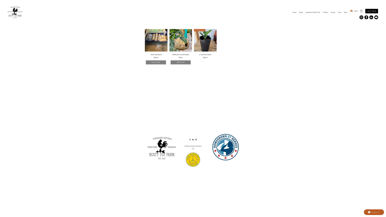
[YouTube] (376, 17)
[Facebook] (366, 17)
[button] (361, 11)
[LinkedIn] (371, 17)
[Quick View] (156, 40)
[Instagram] (361, 17)
